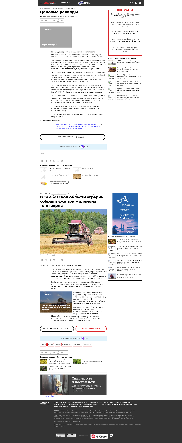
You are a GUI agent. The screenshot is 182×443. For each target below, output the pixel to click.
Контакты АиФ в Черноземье (78, 402)
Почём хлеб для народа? (90, 175)
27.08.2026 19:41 (45, 194)
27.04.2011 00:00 (45, 8)
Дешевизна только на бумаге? (68, 129)
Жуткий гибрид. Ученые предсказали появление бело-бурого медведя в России (129, 248)
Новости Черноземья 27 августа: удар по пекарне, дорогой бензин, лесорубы (125, 16)
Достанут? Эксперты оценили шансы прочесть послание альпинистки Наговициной (129, 262)
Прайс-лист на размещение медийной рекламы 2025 (119, 404)
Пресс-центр (108, 402)
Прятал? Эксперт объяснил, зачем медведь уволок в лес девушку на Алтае (128, 90)
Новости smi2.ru (47, 396)
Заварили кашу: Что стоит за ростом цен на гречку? (77, 124)
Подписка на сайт (96, 402)
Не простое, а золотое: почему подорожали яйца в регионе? (59, 182)
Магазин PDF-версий (90, 404)
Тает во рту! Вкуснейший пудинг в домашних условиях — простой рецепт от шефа (128, 69)
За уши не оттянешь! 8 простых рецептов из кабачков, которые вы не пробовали (129, 241)
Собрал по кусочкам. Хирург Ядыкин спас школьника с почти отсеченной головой (129, 255)
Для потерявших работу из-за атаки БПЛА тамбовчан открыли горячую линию (125, 24)
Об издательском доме (123, 402)
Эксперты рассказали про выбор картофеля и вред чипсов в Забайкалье (60, 368)
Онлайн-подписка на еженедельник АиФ (67, 404)
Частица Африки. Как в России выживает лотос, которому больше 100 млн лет (129, 76)
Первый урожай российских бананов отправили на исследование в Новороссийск (59, 361)
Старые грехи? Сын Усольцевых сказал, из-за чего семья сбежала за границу (129, 83)
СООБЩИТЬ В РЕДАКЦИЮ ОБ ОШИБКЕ (81, 407)
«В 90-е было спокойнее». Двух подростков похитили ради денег (128, 61)
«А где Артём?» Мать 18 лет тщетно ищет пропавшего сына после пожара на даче (128, 269)
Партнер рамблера (83, 435)
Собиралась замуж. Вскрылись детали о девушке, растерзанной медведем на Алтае (128, 97)
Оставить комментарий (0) (91, 328)
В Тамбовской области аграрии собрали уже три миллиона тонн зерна (125, 49)
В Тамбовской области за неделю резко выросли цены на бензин (125, 32)
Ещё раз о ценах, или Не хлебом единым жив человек (59, 169)
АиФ (53, 255)
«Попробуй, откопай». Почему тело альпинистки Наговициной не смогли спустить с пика (129, 275)
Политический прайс (61, 407)
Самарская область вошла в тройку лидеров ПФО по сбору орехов (92, 361)
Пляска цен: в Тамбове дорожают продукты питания (78, 127)
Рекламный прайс (60, 402)
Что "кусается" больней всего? (59, 175)
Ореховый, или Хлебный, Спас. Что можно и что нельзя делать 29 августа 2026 (125, 41)
